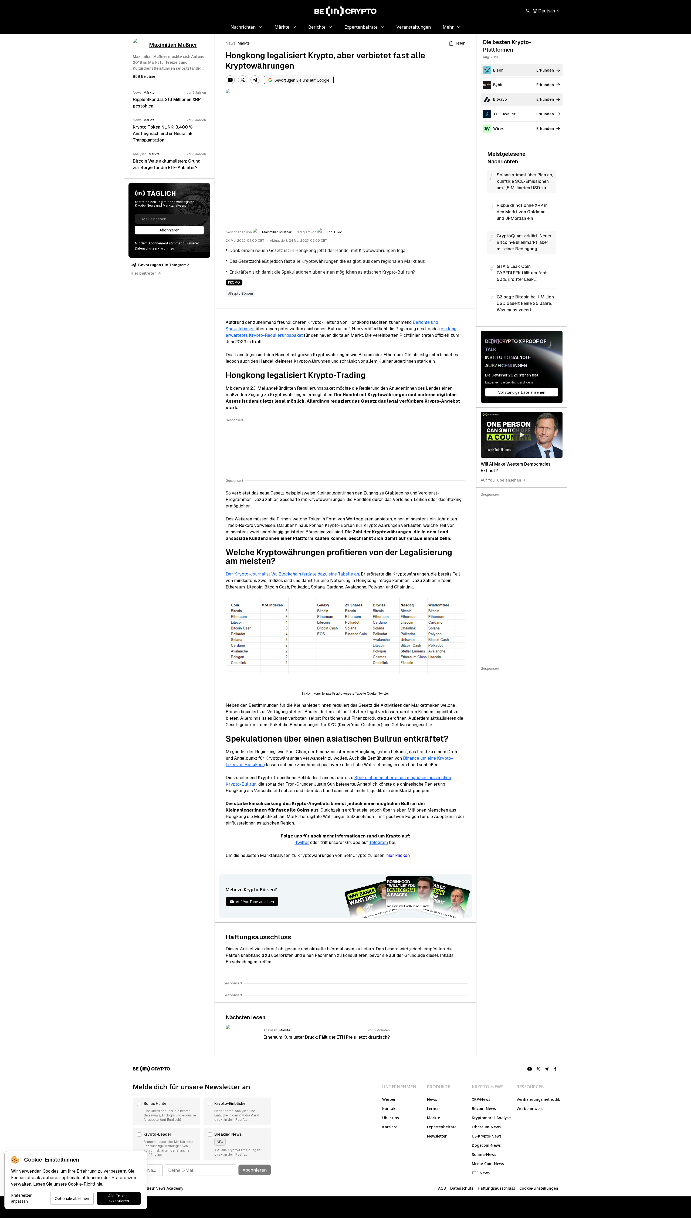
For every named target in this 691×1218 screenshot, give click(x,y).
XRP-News (481, 1099)
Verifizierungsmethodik (538, 1099)
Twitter (302, 842)
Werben (389, 1099)
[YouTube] (230, 80)
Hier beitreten (144, 273)
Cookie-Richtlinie (85, 1184)
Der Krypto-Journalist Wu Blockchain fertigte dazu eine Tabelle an (292, 574)
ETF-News (481, 1172)
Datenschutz (461, 1188)
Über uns (390, 1117)
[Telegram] (255, 80)
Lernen (433, 1108)
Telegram (378, 842)
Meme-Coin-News (488, 1163)
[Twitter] (242, 80)
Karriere (389, 1126)
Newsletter (437, 1136)
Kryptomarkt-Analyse (491, 1117)
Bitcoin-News (484, 1108)
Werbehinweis (530, 1108)
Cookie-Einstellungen (538, 1188)
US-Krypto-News (487, 1136)
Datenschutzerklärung (152, 248)
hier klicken (398, 855)
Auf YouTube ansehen (501, 480)
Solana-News (484, 1154)
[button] (166, 1111)
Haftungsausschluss (496, 1188)
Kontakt (389, 1108)
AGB (442, 1188)
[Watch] (522, 435)
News (231, 43)
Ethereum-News (486, 1126)
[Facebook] (555, 1069)
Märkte (244, 43)
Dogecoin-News (486, 1145)
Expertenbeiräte (441, 1126)
